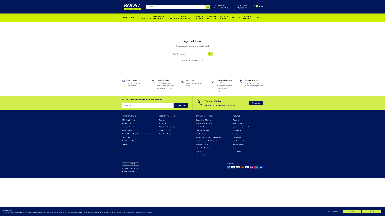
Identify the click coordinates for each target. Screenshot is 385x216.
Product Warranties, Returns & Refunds (136, 134)
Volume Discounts (202, 155)
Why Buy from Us (239, 123)
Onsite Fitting (201, 134)
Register (162, 120)
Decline (372, 211)
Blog (234, 148)
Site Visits (199, 151)
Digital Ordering (201, 127)
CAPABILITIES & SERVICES (248, 18)
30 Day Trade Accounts (204, 123)
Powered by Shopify (128, 171)
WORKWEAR (236, 18)
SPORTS (259, 18)
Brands (235, 134)
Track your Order (165, 130)
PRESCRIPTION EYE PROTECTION (160, 18)
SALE (133, 18)
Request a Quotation (203, 148)
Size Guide (126, 137)
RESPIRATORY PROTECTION (198, 18)
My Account (163, 123)
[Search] (207, 7)
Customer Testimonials (241, 127)
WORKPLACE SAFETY (225, 18)
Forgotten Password (166, 134)
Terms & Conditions (129, 127)
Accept (352, 211)
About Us (236, 120)
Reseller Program (239, 144)
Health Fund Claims (129, 141)
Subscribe (181, 105)
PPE (138, 18)
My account (242, 8)
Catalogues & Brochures (241, 141)
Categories (237, 137)
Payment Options (128, 123)
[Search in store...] (210, 54)
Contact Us (256, 103)
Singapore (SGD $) (129, 164)
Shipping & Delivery (129, 120)
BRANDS (126, 18)
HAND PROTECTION (186, 18)
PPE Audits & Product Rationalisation (209, 137)
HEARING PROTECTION (174, 18)
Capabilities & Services (204, 120)
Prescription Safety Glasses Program (209, 141)
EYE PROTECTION (146, 18)
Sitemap (125, 144)
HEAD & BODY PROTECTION (212, 18)
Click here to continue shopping (192, 60)
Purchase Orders (202, 144)
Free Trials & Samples (203, 130)
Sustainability (238, 130)
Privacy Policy (148, 212)
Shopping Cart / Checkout (168, 127)
